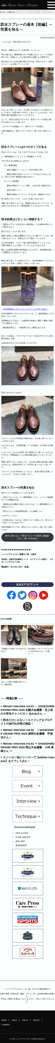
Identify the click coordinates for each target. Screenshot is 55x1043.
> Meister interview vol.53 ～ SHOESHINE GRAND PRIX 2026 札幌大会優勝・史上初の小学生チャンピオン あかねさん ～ (27, 710)
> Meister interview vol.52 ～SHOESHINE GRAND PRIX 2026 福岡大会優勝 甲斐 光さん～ (27, 733)
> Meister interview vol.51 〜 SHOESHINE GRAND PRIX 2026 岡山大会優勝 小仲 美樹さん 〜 (27, 747)
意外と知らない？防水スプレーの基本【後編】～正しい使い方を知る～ (27, 537)
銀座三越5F (20, 841)
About (14, 1020)
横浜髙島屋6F (21, 845)
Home (4, 1020)
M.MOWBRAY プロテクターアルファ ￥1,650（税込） (25, 309)
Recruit (36, 1020)
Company (6, 1025)
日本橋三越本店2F (23, 837)
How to (25, 1020)
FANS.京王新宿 (22, 833)
